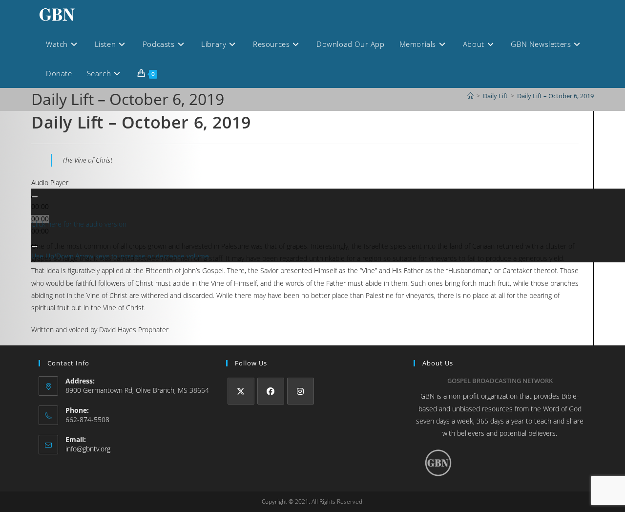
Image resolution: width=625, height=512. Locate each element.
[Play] (34, 197)
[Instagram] (300, 391)
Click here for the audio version (78, 224)
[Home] (470, 95)
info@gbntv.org (87, 448)
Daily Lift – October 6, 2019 (555, 95)
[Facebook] (270, 391)
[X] (241, 391)
